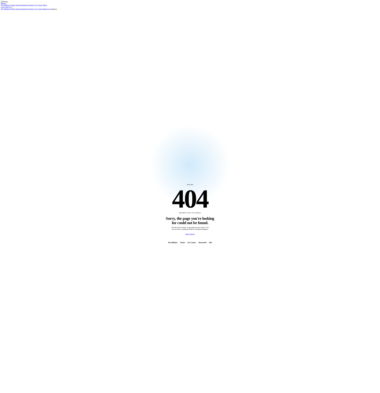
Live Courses (38, 5)
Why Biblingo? (5, 5)
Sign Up (8, 7)
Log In (3, 7)
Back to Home (190, 234)
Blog (210, 242)
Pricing (13, 5)
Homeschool (24, 5)
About (17, 5)
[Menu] (12, 7)
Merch (45, 5)
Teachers (31, 5)
